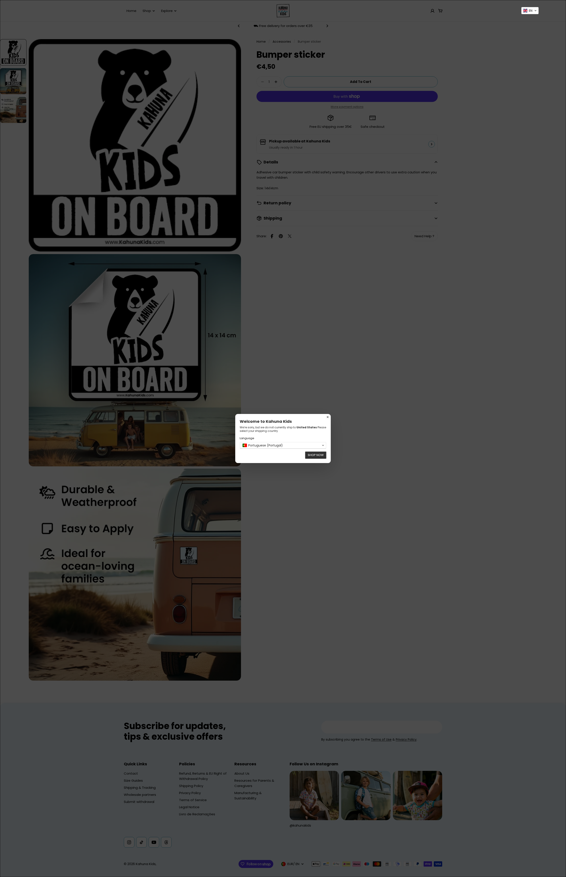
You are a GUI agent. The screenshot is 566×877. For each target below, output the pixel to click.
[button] (530, 10)
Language (247, 438)
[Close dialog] (327, 417)
